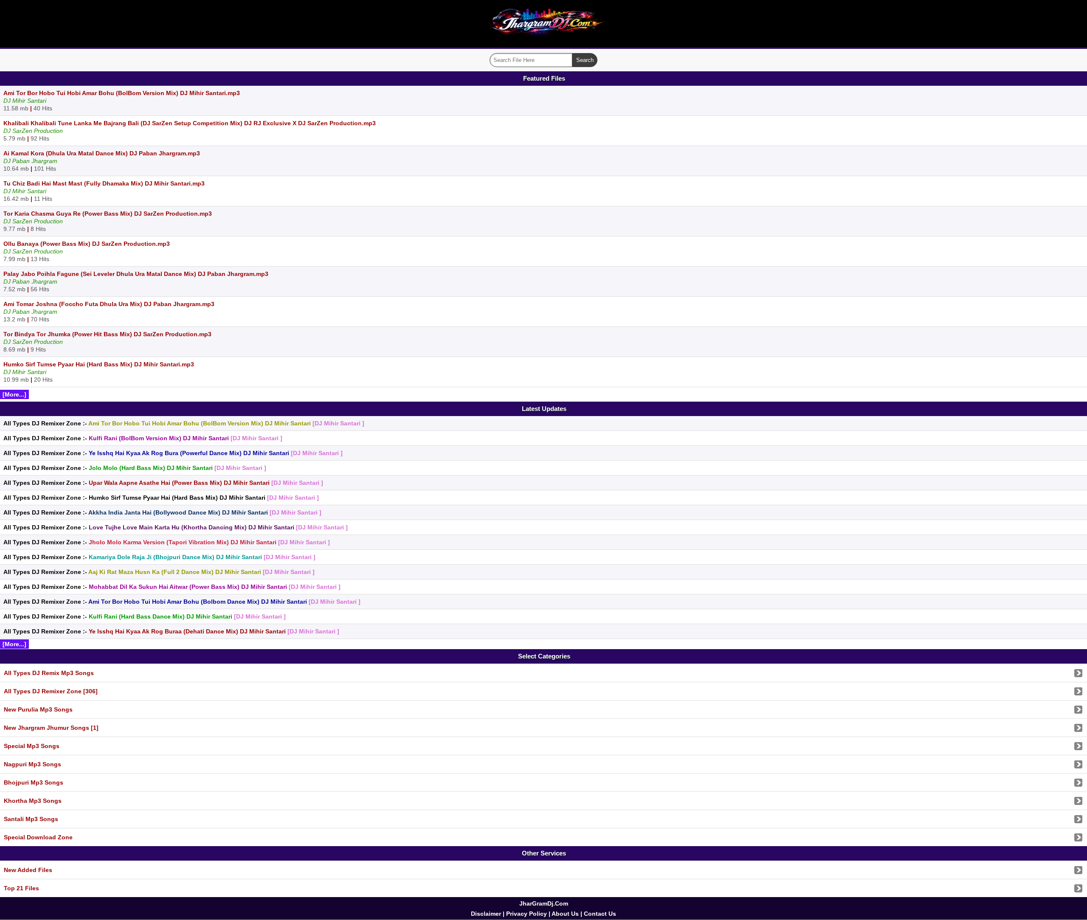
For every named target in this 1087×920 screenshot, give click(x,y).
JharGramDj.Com (543, 903)
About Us (565, 913)
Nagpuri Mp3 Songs (32, 764)
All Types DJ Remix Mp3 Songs (49, 673)
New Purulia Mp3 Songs (38, 709)
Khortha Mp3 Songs (33, 800)
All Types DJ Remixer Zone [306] (51, 691)
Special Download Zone (38, 837)
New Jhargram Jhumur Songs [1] (51, 727)
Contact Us (600, 913)
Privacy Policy (526, 913)
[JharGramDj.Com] (543, 41)
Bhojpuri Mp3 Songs (33, 782)
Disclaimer (486, 913)
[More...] (14, 394)
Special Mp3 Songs (31, 746)
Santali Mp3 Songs (31, 819)
